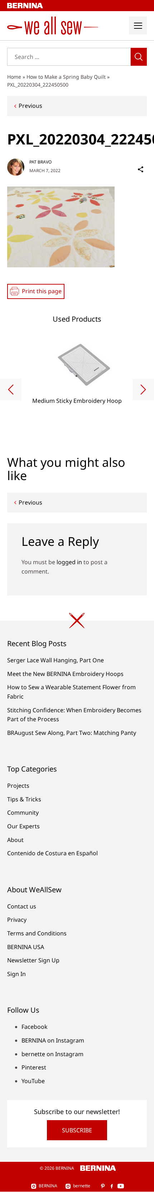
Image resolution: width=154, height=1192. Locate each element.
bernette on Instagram (52, 1054)
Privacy (17, 920)
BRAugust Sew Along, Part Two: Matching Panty (71, 733)
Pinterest (33, 1067)
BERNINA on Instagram (52, 1040)
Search (139, 57)
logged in (69, 562)
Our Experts (23, 826)
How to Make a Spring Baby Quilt (66, 76)
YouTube (33, 1081)
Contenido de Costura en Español (52, 853)
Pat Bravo (40, 162)
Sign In (16, 974)
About (15, 840)
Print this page (42, 291)
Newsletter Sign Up (33, 960)
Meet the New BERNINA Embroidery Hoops (65, 674)
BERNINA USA (25, 947)
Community (23, 812)
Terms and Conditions (37, 933)
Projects (18, 786)
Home (14, 76)
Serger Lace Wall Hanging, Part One (55, 660)
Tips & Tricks (24, 799)
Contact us (21, 906)
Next (143, 389)
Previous (30, 106)
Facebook (34, 1027)
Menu (138, 25)
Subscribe (77, 1130)
